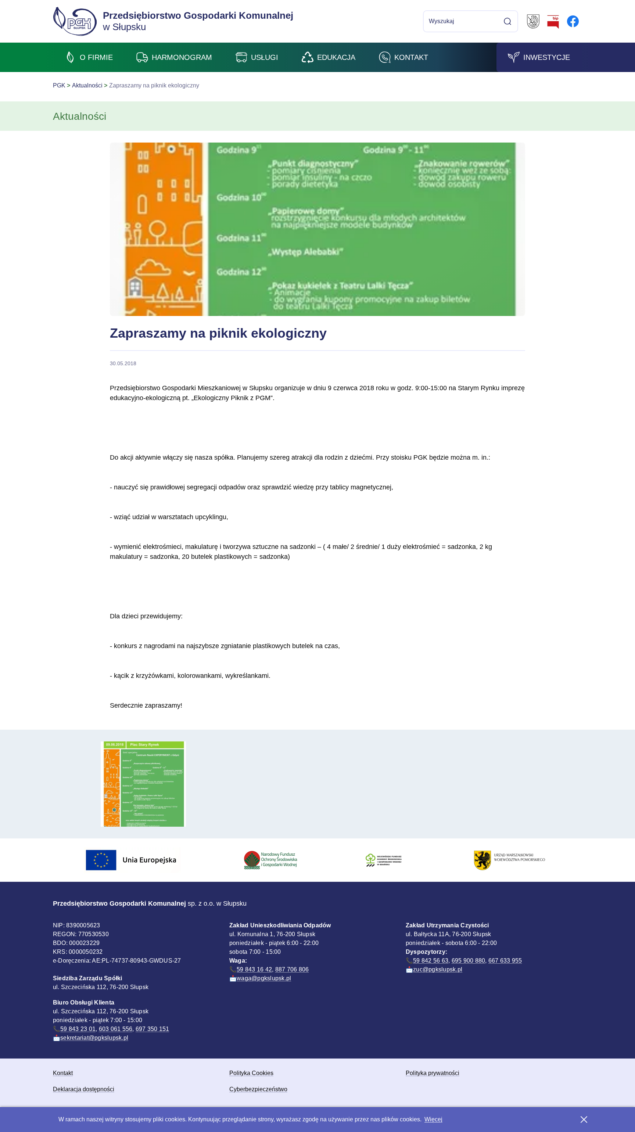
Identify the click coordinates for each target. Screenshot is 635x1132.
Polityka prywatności (432, 1073)
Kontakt (63, 1073)
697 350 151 (152, 1029)
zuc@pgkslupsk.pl (437, 969)
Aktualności (87, 85)
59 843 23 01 (78, 1029)
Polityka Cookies (251, 1073)
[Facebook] (573, 21)
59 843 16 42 (254, 969)
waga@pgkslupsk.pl (264, 978)
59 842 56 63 (430, 960)
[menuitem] (89, 57)
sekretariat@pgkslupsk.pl (94, 1038)
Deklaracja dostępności (83, 1089)
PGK (59, 85)
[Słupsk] (533, 21)
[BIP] (553, 21)
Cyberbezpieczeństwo (258, 1089)
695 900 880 (468, 960)
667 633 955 (505, 960)
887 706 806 (292, 969)
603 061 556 (116, 1029)
